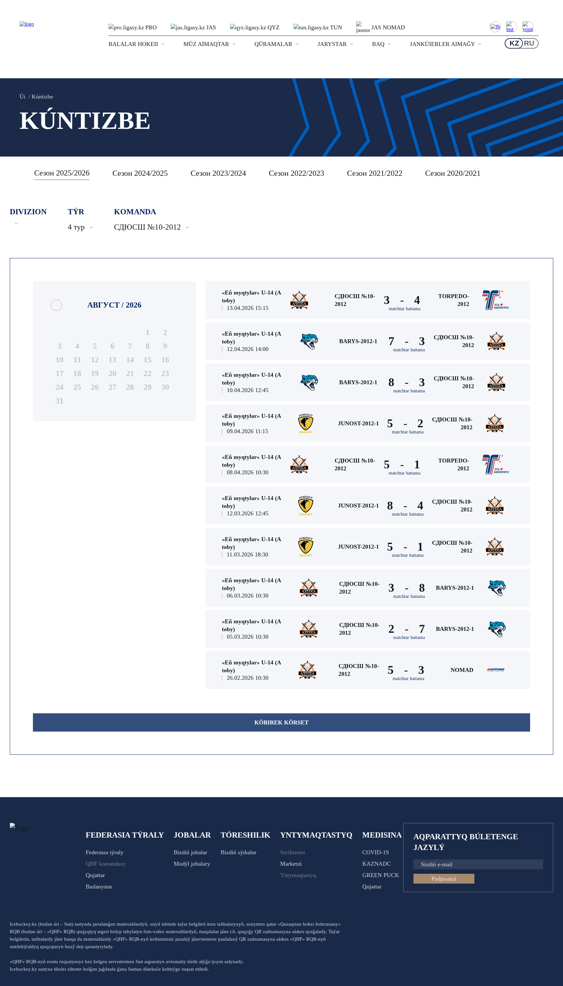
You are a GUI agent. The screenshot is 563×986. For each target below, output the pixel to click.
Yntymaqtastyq (298, 875)
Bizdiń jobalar (190, 852)
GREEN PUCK (380, 875)
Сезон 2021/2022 (374, 173)
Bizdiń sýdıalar (238, 852)
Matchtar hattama (404, 308)
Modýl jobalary (192, 863)
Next (546, 173)
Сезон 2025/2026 (62, 173)
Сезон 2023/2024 (218, 173)
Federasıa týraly (104, 852)
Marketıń (291, 863)
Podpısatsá (443, 878)
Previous (18, 173)
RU (529, 43)
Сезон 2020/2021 (453, 173)
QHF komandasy (106, 863)
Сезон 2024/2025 (140, 173)
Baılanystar (99, 886)
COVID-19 (375, 852)
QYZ (273, 27)
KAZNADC (376, 863)
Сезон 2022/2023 (296, 173)
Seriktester (292, 852)
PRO (151, 27)
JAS (211, 27)
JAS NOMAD (388, 27)
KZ (514, 43)
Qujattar (95, 875)
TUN (336, 27)
